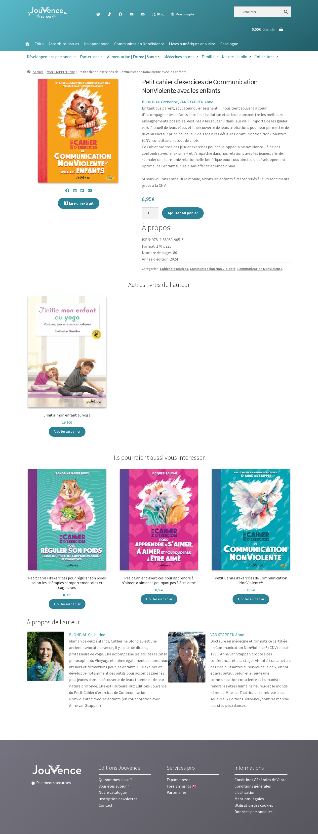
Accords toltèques (63, 43)
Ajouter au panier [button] (67, 431)
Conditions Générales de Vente (260, 779)
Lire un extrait (81, 203)
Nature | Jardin (234, 56)
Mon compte (184, 14)
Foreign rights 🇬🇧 (182, 786)
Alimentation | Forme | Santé (132, 56)
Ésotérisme (90, 56)
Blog (160, 14)
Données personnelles (254, 811)
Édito (39, 43)
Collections (264, 56)
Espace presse (179, 779)
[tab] (53, 622)
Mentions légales (249, 798)
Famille (208, 56)
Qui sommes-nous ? (115, 779)
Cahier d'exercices (174, 268)
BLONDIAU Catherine (160, 101)
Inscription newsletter (118, 798)
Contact (106, 805)
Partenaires (177, 792)
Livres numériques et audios (192, 43)
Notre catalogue (113, 792)
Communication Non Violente (213, 268)
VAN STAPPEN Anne (61, 72)
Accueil (38, 72)
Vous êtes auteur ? (114, 786)
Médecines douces (179, 56)
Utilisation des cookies (254, 805)
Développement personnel (50, 56)
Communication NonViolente (139, 43)
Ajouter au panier (183, 212)
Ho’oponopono (97, 43)
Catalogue (229, 43)
